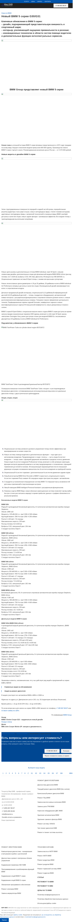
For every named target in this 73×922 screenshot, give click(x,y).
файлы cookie (18, 915)
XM (61, 773)
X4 (44, 773)
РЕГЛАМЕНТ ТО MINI (45, 886)
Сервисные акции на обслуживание (18, 687)
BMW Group (67, 715)
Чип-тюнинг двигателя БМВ (47, 828)
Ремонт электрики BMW (9, 889)
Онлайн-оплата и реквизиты (12, 817)
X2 (36, 773)
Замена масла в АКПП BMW (47, 851)
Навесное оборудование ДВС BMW (50, 811)
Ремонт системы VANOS (46, 824)
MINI (70, 773)
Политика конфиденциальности (48, 894)
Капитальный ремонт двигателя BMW (50, 793)
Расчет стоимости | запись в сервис (57, 756)
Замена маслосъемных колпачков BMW (51, 802)
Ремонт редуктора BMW (45, 860)
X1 (32, 773)
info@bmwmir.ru (7, 814)
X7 (57, 773)
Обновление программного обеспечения (15, 884)
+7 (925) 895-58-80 (8, 811)
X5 (49, 773)
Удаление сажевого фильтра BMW (49, 819)
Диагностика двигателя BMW (47, 785)
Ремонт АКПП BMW (44, 856)
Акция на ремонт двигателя (14, 691)
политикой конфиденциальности (35, 917)
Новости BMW (6, 13)
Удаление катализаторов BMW (48, 815)
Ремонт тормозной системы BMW (49, 869)
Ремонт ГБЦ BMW (43, 798)
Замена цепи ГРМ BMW (45, 806)
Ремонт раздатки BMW (45, 864)
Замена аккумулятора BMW (11, 893)
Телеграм (66, 751)
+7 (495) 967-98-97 (8, 808)
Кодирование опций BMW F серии (13, 876)
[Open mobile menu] (71, 5)
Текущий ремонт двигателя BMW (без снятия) (53, 789)
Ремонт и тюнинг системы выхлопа (49, 832)
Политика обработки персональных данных (52, 899)
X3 (40, 773)
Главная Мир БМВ (7, 733)
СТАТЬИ (40, 877)
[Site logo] (7, 5)
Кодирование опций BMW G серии (13, 880)
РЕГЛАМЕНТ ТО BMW (45, 882)
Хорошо (4, 920)
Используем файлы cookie (46, 903)
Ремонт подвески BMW (45, 873)
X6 (53, 773)
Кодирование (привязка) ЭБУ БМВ (13, 865)
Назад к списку (6, 722)
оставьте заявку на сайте (10, 710)
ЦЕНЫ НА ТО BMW (44, 890)
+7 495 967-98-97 (60, 5)
